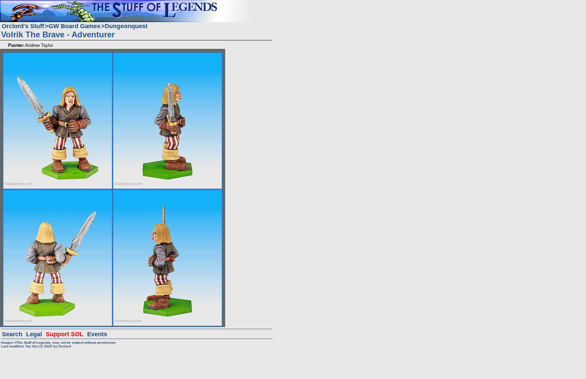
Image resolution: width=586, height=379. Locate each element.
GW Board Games (74, 26)
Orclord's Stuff (23, 26)
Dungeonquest (126, 26)
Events (97, 334)
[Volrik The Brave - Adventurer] (58, 55)
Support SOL (64, 334)
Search (12, 334)
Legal (34, 334)
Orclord (64, 346)
